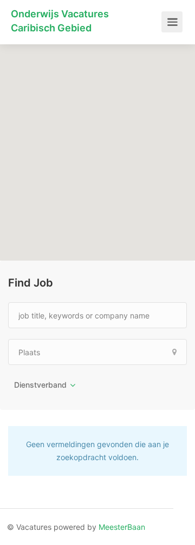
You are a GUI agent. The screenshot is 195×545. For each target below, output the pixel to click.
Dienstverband (40, 384)
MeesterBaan (122, 526)
